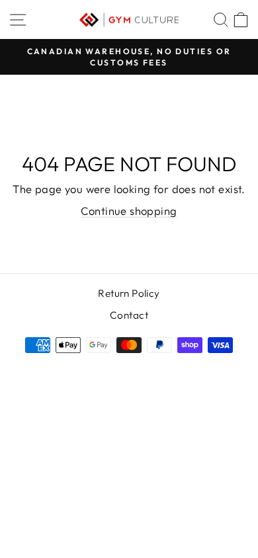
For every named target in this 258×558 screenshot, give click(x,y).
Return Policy (128, 293)
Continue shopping (129, 211)
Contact (129, 315)
